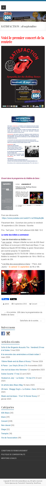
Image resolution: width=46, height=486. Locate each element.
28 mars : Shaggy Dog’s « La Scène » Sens (18, 389)
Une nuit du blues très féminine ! (14, 370)
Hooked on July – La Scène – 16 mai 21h (18, 378)
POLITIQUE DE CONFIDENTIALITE (13, 454)
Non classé (5, 425)
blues (3, 417)
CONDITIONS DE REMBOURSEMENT (14, 451)
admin (7, 304)
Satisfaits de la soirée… (31, 320)
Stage (3, 429)
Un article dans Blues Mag (12, 385)
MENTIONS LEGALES (9, 458)
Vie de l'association (9, 438)
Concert (34, 304)
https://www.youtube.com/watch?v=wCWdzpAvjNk (23, 218)
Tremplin (4, 433)
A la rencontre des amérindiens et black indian (20, 354)
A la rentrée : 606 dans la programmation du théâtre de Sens (21, 313)
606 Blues (5, 413)
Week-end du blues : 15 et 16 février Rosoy (19, 396)
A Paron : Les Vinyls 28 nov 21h (14, 365)
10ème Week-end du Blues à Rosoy (16, 361)
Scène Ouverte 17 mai (10, 374)
